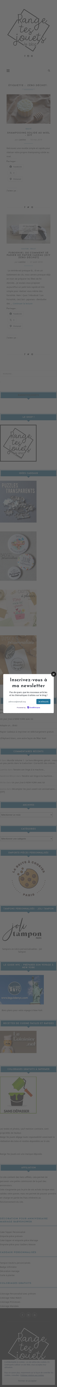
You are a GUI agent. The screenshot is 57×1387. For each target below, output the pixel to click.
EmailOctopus (35, 707)
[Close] (53, 674)
